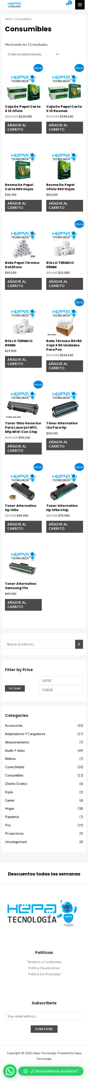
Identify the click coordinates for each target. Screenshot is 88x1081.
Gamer (10, 800)
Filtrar (15, 688)
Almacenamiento (17, 742)
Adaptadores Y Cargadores (25, 734)
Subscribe (44, 1029)
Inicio (8, 19)
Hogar (9, 808)
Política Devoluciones (44, 968)
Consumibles (14, 775)
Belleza (10, 759)
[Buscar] (79, 644)
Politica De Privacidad (44, 974)
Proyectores (14, 833)
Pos (8, 825)
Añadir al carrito (17, 127)
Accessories (14, 725)
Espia (9, 792)
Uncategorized (16, 842)
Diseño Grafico (16, 784)
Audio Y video (15, 750)
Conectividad (14, 767)
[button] (50, 1071)
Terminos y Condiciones (44, 962)
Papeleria (12, 817)
